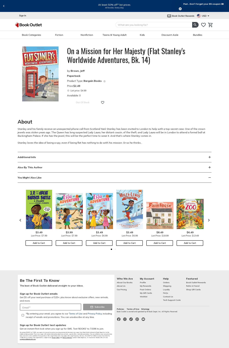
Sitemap (145, 309)
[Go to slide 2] (115, 249)
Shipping (167, 286)
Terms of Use (133, 309)
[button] (203, 4)
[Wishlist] (203, 24)
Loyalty (166, 289)
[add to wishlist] (102, 102)
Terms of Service (67, 337)
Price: (73, 85)
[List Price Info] (68, 90)
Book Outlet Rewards (196, 282)
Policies (121, 309)
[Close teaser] (180, 8)
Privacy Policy (56, 337)
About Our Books (125, 282)
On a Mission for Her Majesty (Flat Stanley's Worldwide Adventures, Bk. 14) (126, 55)
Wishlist (143, 296)
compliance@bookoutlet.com (28, 339)
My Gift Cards (146, 293)
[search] (195, 25)
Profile (143, 282)
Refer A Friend (192, 286)
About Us (121, 286)
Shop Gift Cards (193, 289)
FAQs (165, 293)
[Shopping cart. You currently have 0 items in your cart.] (210, 24)
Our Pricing (122, 289)
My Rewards (145, 286)
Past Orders (145, 289)
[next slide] (208, 220)
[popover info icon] (104, 81)
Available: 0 (74, 95)
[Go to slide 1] (111, 249)
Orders (166, 282)
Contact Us (168, 296)
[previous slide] (4, 6)
